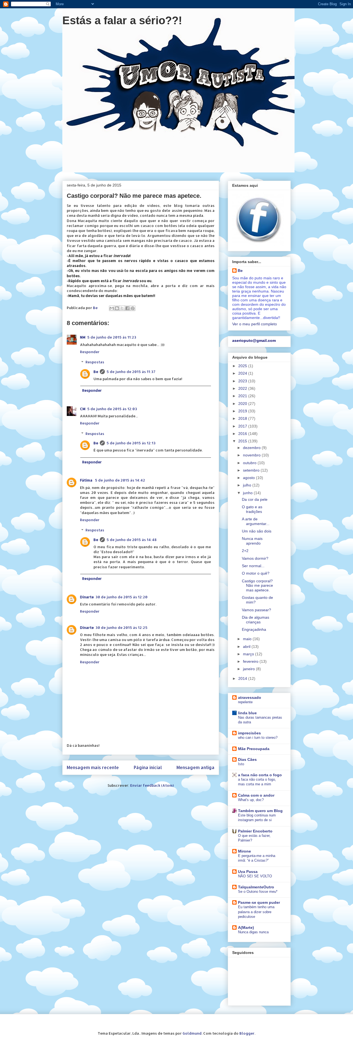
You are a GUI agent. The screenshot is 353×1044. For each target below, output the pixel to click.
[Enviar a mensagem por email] (111, 308)
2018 (243, 418)
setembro (252, 470)
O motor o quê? (255, 573)
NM (82, 337)
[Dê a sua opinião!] (117, 308)
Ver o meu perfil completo (254, 324)
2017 (243, 426)
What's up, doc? (251, 800)
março (249, 654)
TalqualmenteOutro (256, 887)
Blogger (247, 1033)
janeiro (249, 669)
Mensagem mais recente (93, 767)
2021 (243, 396)
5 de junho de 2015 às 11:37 (130, 371)
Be (95, 371)
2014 (243, 678)
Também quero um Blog (260, 810)
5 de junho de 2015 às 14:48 (131, 539)
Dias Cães (247, 759)
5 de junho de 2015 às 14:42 (120, 480)
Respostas (94, 362)
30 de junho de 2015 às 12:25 (121, 627)
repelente (245, 702)
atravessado (249, 697)
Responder (90, 352)
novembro (252, 455)
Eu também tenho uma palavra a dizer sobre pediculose (256, 912)
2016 (243, 433)
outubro (250, 463)
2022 (243, 388)
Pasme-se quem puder (259, 902)
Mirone (244, 851)
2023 (243, 381)
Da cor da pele (255, 499)
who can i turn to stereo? (257, 737)
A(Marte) (246, 927)
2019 (243, 411)
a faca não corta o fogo (260, 775)
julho (247, 485)
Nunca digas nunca (253, 932)
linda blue (247, 713)
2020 (243, 403)
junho (248, 493)
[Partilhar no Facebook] (127, 308)
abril (247, 646)
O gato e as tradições (252, 509)
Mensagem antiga (195, 767)
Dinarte (87, 597)
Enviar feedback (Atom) (152, 785)
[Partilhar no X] (122, 308)
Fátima (86, 480)
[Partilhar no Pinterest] (132, 308)
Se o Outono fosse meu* (257, 891)
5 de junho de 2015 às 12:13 (131, 443)
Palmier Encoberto (255, 831)
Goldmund (192, 1033)
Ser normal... (253, 566)
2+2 (245, 550)
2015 (243, 441)
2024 (243, 373)
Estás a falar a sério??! (122, 20)
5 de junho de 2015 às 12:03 (112, 409)
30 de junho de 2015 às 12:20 (121, 597)
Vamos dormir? (255, 558)
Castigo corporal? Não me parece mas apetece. (257, 586)
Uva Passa (248, 871)
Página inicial (148, 767)
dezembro (252, 447)
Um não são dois (256, 531)
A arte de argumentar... (255, 521)
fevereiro (251, 661)
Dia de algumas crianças (255, 619)
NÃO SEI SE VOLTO (255, 876)
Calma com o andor (256, 795)
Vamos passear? (256, 610)
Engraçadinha (254, 629)
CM (82, 409)
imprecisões (249, 733)
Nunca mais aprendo (252, 540)
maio (248, 639)
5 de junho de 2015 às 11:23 (111, 337)
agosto (249, 477)
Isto (241, 764)
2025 (243, 366)
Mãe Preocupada (253, 749)
